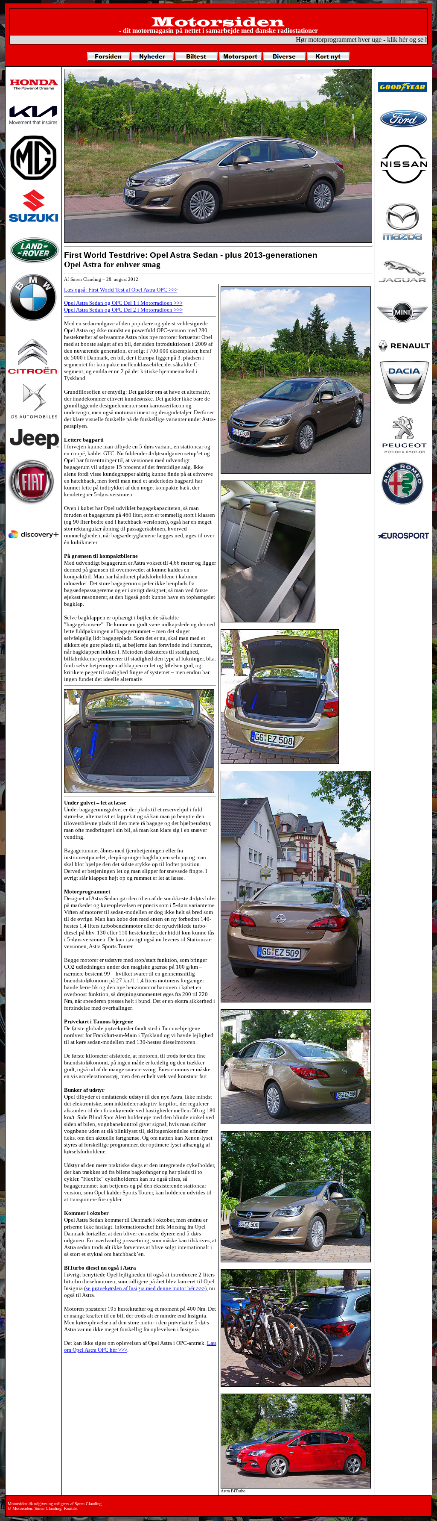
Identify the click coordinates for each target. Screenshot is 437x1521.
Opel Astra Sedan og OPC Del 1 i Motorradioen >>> (123, 303)
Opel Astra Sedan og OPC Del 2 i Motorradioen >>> (123, 310)
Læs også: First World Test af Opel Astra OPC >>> (121, 289)
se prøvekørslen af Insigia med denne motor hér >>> (145, 1288)
